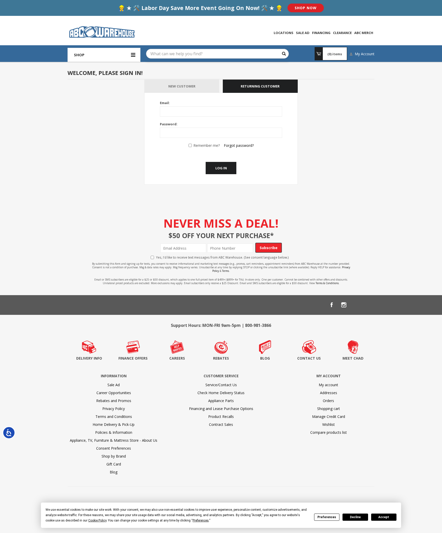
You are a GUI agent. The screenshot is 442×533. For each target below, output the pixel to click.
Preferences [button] (201, 520)
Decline (355, 517)
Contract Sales (221, 424)
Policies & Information (113, 432)
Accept (383, 517)
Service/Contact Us (221, 384)
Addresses (328, 392)
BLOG (265, 358)
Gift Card (113, 464)
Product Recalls (221, 416)
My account (328, 384)
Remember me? (206, 145)
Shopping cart (328, 408)
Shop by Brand (114, 456)
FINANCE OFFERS (133, 358)
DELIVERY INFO (89, 358)
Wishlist (328, 424)
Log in (221, 168)
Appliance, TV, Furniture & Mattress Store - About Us (113, 440)
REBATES (221, 358)
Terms (225, 271)
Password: (169, 124)
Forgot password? (239, 145)
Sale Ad (113, 384)
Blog (113, 472)
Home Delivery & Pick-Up (114, 424)
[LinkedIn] (356, 305)
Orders (328, 400)
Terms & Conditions (327, 283)
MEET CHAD (352, 358)
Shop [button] (79, 54)
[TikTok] (368, 305)
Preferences (326, 517)
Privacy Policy (113, 408)
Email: (165, 103)
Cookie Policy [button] (97, 520)
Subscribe (269, 247)
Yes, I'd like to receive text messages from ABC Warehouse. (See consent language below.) (222, 257)
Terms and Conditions (113, 416)
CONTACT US (309, 358)
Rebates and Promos (113, 400)
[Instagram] (344, 305)
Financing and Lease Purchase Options (221, 408)
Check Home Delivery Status (221, 392)
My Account (364, 53)
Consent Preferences (113, 448)
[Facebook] (331, 305)
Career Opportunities (113, 392)
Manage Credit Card (328, 416)
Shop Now (306, 7)
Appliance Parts (221, 400)
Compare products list (328, 432)
